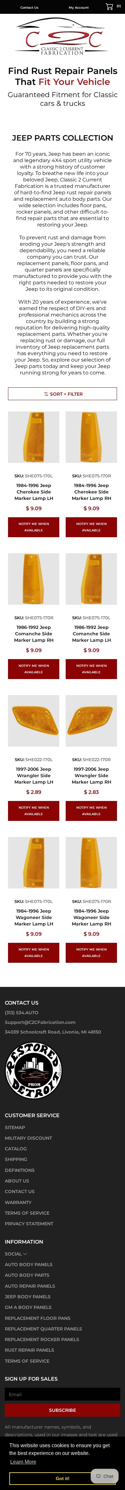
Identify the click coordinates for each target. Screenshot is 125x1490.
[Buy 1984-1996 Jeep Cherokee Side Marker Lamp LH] (33, 437)
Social (13, 1254)
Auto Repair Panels (30, 1286)
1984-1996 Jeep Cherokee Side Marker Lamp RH (91, 492)
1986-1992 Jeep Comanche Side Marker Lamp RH (34, 633)
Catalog (16, 1149)
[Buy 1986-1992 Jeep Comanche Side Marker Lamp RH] (33, 579)
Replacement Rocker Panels (42, 1339)
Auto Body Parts (27, 1275)
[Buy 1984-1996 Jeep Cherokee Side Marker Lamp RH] (91, 437)
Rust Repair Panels (29, 1350)
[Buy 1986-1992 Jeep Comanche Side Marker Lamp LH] (91, 579)
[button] (113, 6)
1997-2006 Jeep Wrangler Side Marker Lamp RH (91, 775)
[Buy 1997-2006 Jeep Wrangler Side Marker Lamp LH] (33, 721)
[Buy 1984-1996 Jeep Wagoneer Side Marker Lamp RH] (91, 862)
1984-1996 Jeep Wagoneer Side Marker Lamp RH (91, 917)
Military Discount (28, 1138)
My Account (78, 7)
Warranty (18, 1202)
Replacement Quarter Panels (43, 1329)
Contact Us (29, 7)
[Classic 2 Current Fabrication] (62, 36)
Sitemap (15, 1127)
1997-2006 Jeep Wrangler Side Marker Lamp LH (33, 775)
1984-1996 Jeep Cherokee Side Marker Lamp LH (33, 492)
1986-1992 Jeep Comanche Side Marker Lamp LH (91, 633)
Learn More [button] (23, 1462)
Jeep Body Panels (28, 1297)
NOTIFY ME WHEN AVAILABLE (34, 527)
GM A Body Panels (28, 1307)
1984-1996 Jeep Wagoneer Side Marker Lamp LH (33, 917)
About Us (17, 1181)
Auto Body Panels (29, 1264)
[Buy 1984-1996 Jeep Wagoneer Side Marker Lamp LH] (33, 862)
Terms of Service (27, 1213)
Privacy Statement (29, 1224)
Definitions (20, 1170)
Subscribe (62, 1410)
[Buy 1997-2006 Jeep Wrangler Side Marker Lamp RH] (91, 721)
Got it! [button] (63, 1478)
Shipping (16, 1159)
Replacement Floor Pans (38, 1318)
